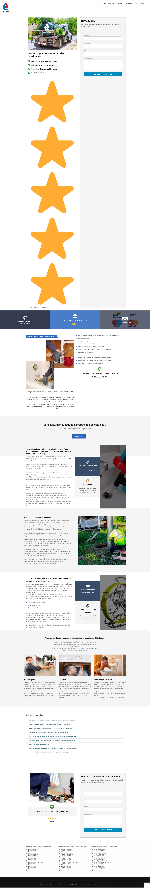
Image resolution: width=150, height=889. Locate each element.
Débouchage (128, 3)
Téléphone (86, 50)
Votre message (88, 58)
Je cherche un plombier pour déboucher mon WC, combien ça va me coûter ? (53, 736)
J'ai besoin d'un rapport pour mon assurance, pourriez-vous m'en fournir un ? (53, 748)
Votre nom (86, 35)
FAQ (136, 3)
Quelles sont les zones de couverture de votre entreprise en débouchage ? (52, 740)
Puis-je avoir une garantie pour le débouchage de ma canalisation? (50, 724)
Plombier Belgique (75, 885)
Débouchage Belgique (87, 885)
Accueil (103, 3)
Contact (142, 3)
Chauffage (119, 3)
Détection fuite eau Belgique (101, 885)
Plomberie (111, 3)
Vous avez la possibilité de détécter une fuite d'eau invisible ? (48, 753)
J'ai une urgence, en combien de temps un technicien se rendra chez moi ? (52, 720)
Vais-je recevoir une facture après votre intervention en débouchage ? (51, 728)
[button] (75, 720)
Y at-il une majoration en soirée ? (39, 744)
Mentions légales (63, 885)
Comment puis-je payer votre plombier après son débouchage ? (49, 732)
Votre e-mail (87, 43)
